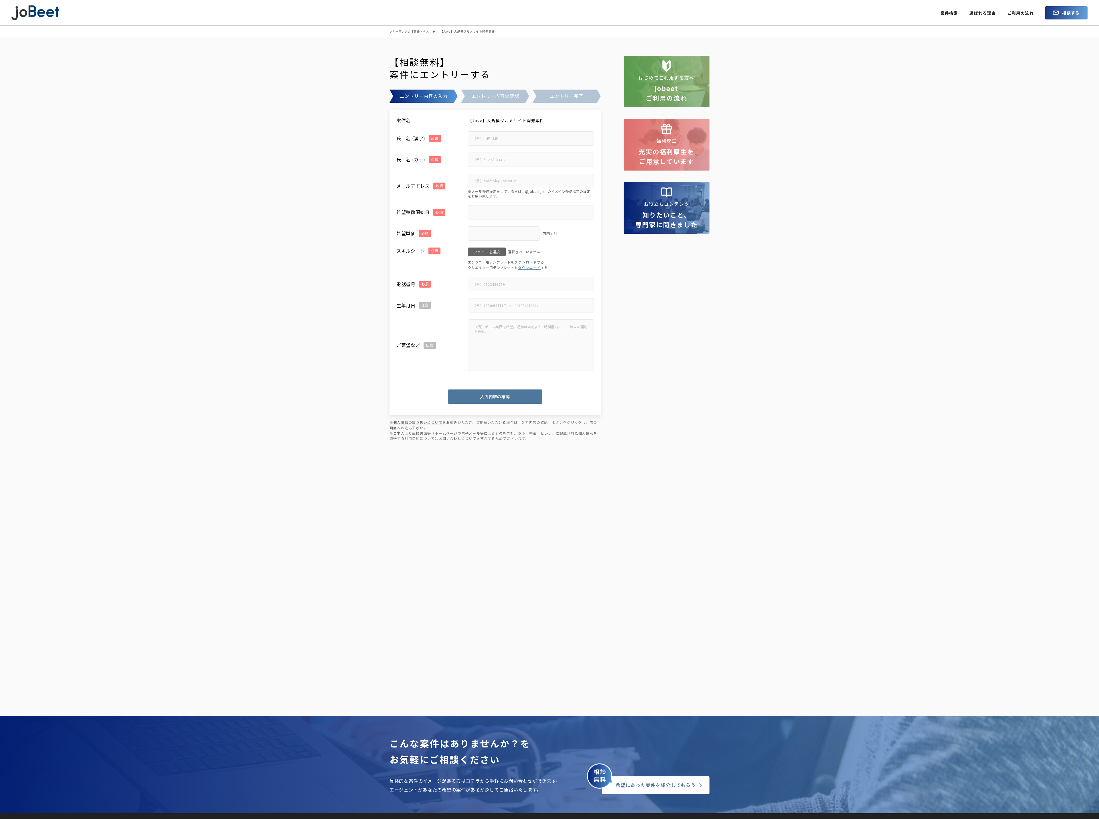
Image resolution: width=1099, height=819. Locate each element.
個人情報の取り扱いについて (417, 422)
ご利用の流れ (1020, 13)
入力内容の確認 (495, 396)
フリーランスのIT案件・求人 (409, 31)
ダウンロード (525, 262)
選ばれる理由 (982, 13)
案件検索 (949, 13)
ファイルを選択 (487, 251)
